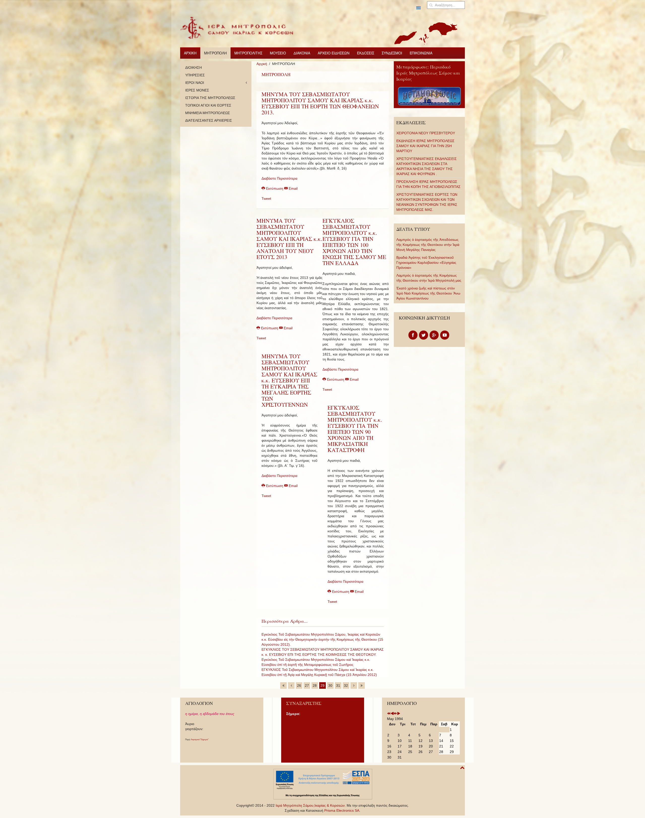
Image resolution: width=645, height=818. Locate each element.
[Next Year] (395, 714)
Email (293, 188)
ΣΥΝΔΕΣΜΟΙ (392, 52)
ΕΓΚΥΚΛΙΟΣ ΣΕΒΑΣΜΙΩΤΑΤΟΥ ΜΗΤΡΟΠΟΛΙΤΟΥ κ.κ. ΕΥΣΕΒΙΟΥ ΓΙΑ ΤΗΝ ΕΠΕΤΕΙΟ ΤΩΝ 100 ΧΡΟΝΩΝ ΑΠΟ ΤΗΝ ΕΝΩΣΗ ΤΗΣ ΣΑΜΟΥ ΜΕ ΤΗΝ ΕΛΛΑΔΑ (354, 242)
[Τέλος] (361, 685)
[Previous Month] (392, 714)
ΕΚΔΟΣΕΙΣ (365, 52)
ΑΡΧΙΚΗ (190, 52)
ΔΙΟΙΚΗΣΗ (193, 68)
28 (315, 685)
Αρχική (261, 64)
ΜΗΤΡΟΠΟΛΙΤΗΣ (248, 52)
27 (307, 685)
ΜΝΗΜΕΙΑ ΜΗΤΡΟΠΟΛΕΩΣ (207, 113)
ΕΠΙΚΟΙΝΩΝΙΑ (421, 52)
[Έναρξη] (283, 685)
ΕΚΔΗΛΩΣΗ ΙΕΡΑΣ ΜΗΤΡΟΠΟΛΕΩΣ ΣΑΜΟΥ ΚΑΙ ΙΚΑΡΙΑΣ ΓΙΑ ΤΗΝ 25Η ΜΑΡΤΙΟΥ (425, 146)
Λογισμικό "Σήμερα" (200, 739)
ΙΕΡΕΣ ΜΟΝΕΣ (197, 90)
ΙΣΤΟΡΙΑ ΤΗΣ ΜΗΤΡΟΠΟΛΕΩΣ (210, 98)
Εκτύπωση (274, 188)
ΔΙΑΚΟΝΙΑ (302, 52)
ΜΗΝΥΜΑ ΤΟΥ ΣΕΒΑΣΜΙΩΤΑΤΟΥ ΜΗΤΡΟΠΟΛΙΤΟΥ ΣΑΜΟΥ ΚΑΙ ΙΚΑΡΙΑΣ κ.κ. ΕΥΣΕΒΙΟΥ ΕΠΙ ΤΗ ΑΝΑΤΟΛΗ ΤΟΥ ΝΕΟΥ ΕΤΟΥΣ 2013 (289, 238)
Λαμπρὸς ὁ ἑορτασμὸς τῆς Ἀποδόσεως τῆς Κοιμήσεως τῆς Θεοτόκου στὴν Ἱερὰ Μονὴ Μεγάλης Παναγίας (427, 245)
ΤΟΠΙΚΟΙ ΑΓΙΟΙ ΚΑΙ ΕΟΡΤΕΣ (208, 105)
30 (330, 685)
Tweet (266, 199)
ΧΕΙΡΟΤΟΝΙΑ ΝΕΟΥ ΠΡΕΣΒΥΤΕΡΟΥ (425, 133)
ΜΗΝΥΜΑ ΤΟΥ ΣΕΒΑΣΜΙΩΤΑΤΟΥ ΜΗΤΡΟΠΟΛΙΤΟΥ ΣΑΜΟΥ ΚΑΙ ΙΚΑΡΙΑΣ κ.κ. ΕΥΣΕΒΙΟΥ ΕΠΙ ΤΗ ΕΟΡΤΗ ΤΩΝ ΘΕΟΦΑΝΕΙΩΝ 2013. (320, 103)
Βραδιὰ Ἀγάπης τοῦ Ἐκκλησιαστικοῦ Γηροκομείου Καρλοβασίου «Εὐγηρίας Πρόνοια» (426, 262)
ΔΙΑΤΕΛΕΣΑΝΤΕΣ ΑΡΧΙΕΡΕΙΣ (208, 120)
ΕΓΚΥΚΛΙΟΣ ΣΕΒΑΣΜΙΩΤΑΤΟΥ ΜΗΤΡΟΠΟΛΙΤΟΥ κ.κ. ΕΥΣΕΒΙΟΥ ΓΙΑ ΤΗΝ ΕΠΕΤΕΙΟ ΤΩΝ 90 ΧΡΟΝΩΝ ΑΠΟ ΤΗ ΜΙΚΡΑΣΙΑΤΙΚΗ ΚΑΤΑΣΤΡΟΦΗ (355, 428)
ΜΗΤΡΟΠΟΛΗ (215, 52)
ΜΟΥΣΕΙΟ (278, 52)
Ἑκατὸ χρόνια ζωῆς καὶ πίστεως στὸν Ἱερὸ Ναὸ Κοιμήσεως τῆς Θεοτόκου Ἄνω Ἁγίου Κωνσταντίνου (428, 293)
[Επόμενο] (353, 685)
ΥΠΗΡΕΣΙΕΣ (195, 75)
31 (338, 685)
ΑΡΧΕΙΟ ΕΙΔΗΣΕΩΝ (333, 52)
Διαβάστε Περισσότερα (279, 178)
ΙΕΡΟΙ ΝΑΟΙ (194, 83)
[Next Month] (398, 714)
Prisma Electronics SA (341, 810)
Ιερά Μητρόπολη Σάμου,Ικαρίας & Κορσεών (310, 805)
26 (299, 685)
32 (346, 685)
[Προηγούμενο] (291, 685)
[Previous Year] (389, 714)
